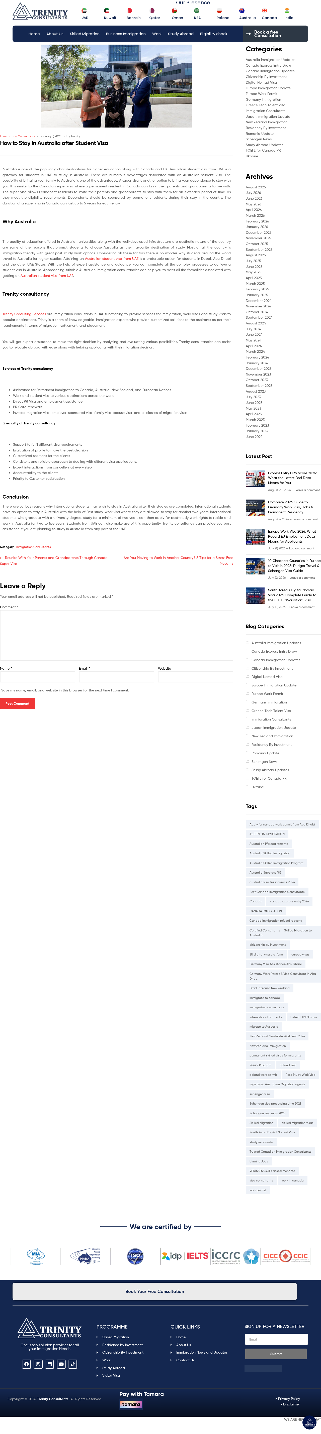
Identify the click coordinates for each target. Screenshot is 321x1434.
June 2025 (254, 266)
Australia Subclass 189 (265, 872)
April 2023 (254, 414)
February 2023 (257, 425)
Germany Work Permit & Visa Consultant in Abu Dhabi (283, 976)
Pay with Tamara (141, 1393)
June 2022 (254, 436)
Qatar (154, 17)
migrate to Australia (264, 1026)
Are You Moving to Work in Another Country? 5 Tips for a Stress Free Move (178, 560)
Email (84, 668)
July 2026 (253, 192)
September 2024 (259, 317)
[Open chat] (309, 1422)
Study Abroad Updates (264, 145)
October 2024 (257, 312)
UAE (85, 17)
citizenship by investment (268, 944)
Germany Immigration (263, 99)
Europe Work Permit (261, 93)
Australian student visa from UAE (111, 258)
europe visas (300, 954)
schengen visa (260, 1094)
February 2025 (257, 289)
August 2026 (256, 187)
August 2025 (256, 255)
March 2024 (255, 351)
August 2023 (256, 391)
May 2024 (253, 340)
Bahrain (134, 17)
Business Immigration (126, 33)
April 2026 (254, 209)
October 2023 (257, 380)
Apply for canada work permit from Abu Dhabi (282, 824)
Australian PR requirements (269, 844)
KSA (197, 17)
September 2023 (259, 385)
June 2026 (254, 198)
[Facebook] (26, 1364)
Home (34, 33)
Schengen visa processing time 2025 (275, 1103)
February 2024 (257, 357)
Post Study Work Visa (300, 1075)
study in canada (261, 1142)
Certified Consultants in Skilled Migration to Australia (281, 932)
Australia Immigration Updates (270, 59)
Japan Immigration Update (268, 116)
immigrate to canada (265, 998)
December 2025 (259, 232)
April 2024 (254, 346)
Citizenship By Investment (266, 76)
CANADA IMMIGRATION (266, 911)
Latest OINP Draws (303, 1017)
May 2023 (253, 408)
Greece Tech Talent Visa (265, 105)
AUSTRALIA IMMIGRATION (267, 834)
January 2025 (257, 295)
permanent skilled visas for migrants (275, 1055)
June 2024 (254, 334)
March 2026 (255, 215)
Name (6, 668)
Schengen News (259, 139)
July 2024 (253, 329)
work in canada (293, 1180)
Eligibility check (213, 33)
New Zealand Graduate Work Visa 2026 (277, 1036)
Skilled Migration (85, 33)
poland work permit (263, 1075)
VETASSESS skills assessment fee (272, 1171)
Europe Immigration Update (268, 88)
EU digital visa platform (266, 954)
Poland (223, 17)
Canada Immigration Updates (270, 71)
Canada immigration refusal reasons (276, 920)
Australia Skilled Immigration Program (276, 863)
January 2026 (257, 226)
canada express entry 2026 (289, 901)
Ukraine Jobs (259, 1161)
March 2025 (255, 283)
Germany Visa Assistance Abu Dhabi (276, 964)
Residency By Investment (266, 128)
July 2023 (253, 397)
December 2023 (258, 368)
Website (164, 668)
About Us (54, 33)
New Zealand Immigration (266, 122)
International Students (266, 1017)
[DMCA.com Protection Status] (276, 1368)
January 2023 (257, 431)
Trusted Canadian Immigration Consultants (280, 1151)
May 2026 (253, 204)
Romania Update (260, 133)
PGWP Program (260, 1065)
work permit (258, 1190)
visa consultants (261, 1180)
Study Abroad (181, 33)
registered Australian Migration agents (277, 1084)
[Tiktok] (72, 1364)
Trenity (75, 136)
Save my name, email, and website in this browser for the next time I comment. (65, 690)
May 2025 (253, 272)
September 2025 (259, 249)
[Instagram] (38, 1364)
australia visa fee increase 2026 (272, 882)
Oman (177, 17)
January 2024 (257, 363)
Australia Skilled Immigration (270, 853)
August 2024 (256, 323)
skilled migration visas (297, 1123)
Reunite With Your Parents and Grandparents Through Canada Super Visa (54, 560)
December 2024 (259, 300)
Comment (9, 607)
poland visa (288, 1065)
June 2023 (254, 402)
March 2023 (255, 419)
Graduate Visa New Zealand (270, 988)
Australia (247, 17)
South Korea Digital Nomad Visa (272, 1132)
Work (157, 33)
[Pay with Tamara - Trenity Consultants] (131, 1404)
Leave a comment (307, 490)
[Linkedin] (49, 1364)
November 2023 (258, 374)
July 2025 (253, 261)
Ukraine (252, 156)
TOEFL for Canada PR (263, 150)
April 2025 (254, 278)
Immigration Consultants (17, 136)
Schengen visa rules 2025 (267, 1113)
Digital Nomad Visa (261, 82)
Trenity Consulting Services (24, 314)
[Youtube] (61, 1364)
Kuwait (110, 17)
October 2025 (257, 244)
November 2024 (258, 306)
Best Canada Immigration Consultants (277, 892)
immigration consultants (267, 1007)
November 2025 (258, 238)
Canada (269, 17)
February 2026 (257, 221)
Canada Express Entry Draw (268, 65)
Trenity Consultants (52, 1399)
